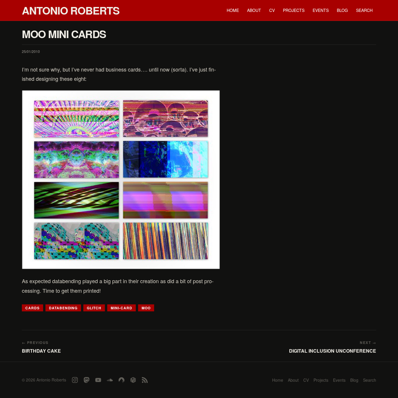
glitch (94, 307)
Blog (342, 10)
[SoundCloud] (110, 380)
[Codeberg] (121, 380)
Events (321, 10)
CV (272, 10)
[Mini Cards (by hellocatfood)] (121, 179)
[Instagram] (75, 380)
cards (32, 307)
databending (63, 307)
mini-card (121, 307)
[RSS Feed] (145, 380)
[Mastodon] (86, 380)
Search (364, 10)
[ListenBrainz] (133, 380)
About (254, 10)
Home (233, 10)
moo (146, 307)
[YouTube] (98, 380)
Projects (293, 10)
